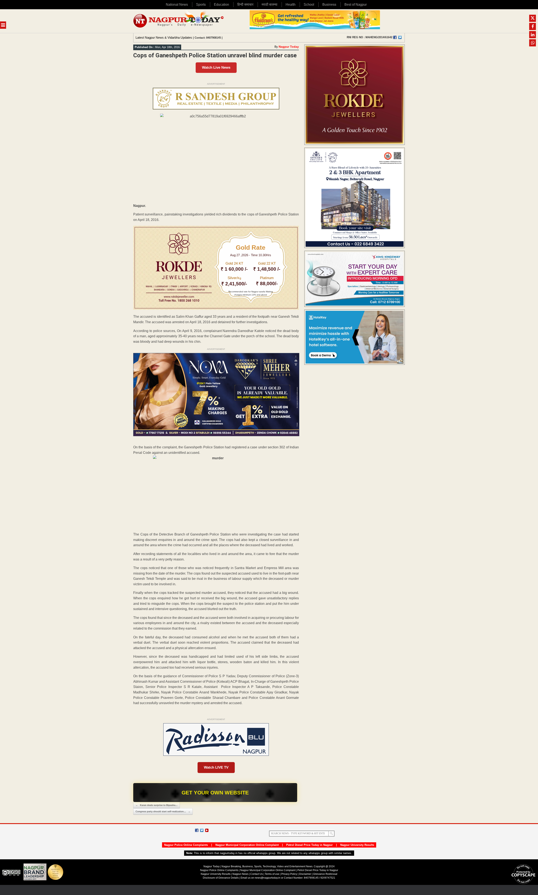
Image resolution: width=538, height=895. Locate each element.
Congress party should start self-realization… (163, 811)
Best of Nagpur (355, 4)
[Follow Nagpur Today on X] (201, 830)
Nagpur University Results (357, 844)
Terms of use (272, 874)
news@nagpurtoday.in (267, 877)
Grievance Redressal (325, 874)
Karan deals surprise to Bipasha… (157, 805)
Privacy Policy (289, 874)
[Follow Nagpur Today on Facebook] (196, 830)
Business (329, 4)
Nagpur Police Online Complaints (186, 844)
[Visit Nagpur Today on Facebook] (395, 37)
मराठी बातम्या (269, 4)
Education (221, 4)
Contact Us (256, 874)
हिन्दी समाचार (245, 4)
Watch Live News (216, 68)
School (309, 4)
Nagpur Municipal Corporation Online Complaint (247, 844)
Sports (201, 4)
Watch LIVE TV (216, 767)
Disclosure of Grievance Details (221, 877)
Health (290, 4)
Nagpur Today (289, 46)
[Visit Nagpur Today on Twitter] (400, 37)
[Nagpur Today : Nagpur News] (179, 21)
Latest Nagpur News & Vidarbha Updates (164, 37)
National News (177, 4)
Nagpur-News (240, 874)
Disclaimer (305, 874)
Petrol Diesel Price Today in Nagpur (309, 844)
